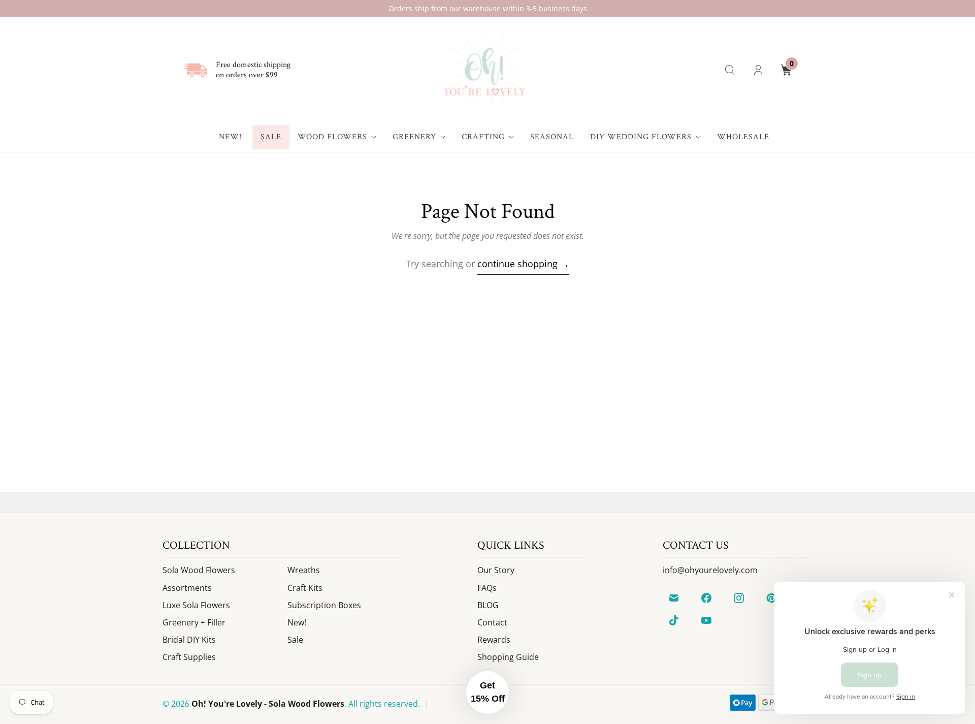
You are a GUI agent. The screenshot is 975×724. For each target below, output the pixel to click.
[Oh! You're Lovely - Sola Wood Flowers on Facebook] (706, 598)
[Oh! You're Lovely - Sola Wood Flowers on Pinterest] (771, 598)
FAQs (487, 587)
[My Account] (758, 70)
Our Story (495, 570)
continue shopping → (523, 264)
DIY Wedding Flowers (641, 137)
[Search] (730, 70)
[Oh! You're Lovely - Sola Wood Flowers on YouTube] (706, 620)
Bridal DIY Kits (189, 639)
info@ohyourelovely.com (710, 570)
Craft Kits (304, 587)
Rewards (493, 639)
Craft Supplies (189, 657)
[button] (487, 692)
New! (230, 137)
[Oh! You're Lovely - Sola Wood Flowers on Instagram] (739, 598)
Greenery (414, 137)
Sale (271, 137)
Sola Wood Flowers (198, 570)
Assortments (187, 587)
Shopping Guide (508, 657)
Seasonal (552, 137)
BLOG (488, 605)
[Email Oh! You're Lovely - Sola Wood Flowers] (674, 598)
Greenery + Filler (193, 622)
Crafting (483, 137)
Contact (492, 622)
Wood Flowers (332, 137)
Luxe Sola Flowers (196, 605)
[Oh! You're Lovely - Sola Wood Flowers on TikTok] (674, 620)
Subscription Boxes (324, 605)
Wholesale (743, 137)
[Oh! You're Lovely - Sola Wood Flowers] (483, 69)
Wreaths (303, 570)
